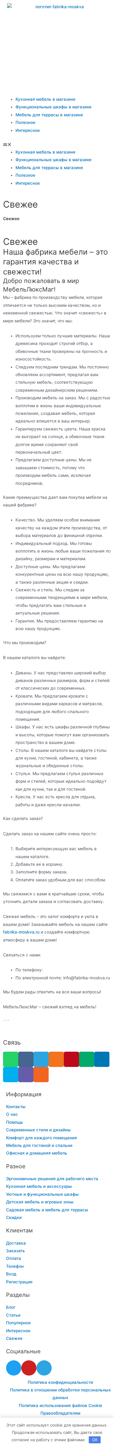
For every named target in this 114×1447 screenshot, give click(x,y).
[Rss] (41, 1074)
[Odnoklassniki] (56, 1059)
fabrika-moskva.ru (21, 932)
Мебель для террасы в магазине (49, 114)
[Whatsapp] (10, 1059)
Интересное (28, 130)
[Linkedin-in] (101, 1059)
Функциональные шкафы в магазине (54, 106)
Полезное (25, 122)
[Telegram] (41, 1059)
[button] (57, 144)
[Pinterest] (71, 1059)
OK (95, 1439)
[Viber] (25, 1074)
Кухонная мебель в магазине (45, 99)
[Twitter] (13, 1368)
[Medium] (86, 1059)
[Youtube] (28, 1368)
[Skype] (10, 1074)
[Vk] (25, 1059)
